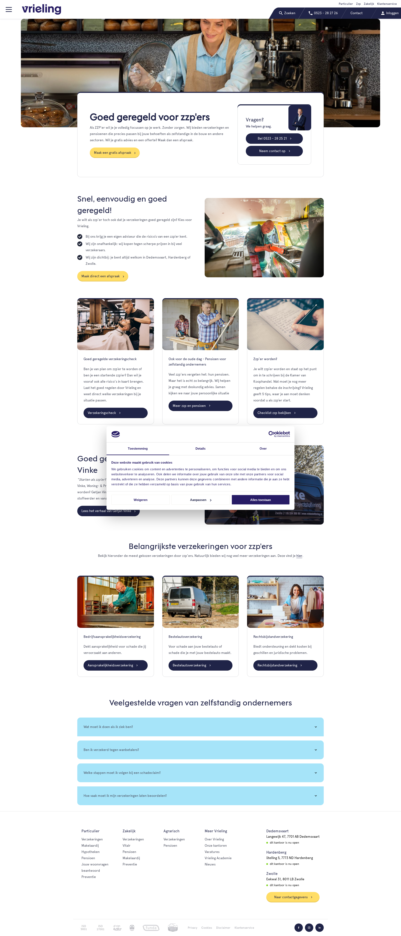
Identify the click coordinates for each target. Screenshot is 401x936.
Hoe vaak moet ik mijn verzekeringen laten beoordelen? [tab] (125, 796)
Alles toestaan (260, 500)
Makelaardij (90, 846)
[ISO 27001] (100, 927)
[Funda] (151, 928)
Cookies (206, 927)
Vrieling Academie (218, 858)
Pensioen (88, 858)
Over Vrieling (214, 839)
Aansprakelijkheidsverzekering (111, 665)
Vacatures (212, 852)
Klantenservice (387, 3)
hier (299, 556)
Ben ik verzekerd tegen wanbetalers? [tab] (111, 750)
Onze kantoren (216, 846)
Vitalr (127, 846)
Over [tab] (263, 448)
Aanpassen (198, 500)
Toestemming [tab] (138, 448)
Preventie (88, 877)
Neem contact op (272, 151)
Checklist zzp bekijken (275, 413)
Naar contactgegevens (291, 897)
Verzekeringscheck (102, 413)
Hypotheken (90, 852)
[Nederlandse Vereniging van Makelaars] (132, 928)
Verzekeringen (92, 839)
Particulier (346, 3)
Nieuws (210, 864)
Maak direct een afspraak (100, 276)
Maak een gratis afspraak (112, 153)
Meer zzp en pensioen (190, 406)
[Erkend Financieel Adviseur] (173, 927)
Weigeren (140, 500)
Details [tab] (200, 448)
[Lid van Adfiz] (117, 928)
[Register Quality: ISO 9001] (83, 927)
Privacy (192, 927)
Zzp (358, 3)
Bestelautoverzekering (190, 665)
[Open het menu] (9, 11)
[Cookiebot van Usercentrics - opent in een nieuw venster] (271, 434)
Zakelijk (369, 3)
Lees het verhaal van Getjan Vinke (106, 511)
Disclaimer (223, 927)
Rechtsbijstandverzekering (278, 665)
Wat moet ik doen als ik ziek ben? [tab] (108, 727)
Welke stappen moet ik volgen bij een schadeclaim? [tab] (122, 773)
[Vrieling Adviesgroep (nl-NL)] (41, 9)
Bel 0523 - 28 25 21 (273, 138)
